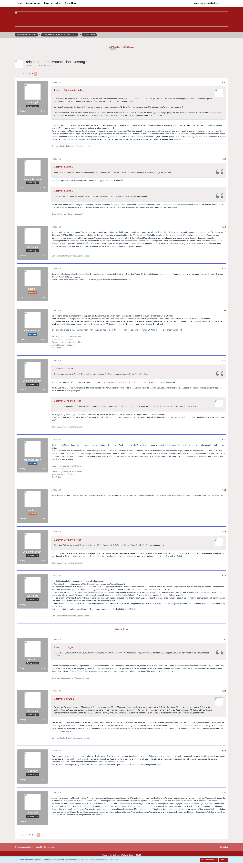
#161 (224, 639)
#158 (224, 490)
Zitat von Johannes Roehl (68, 400)
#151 (224, 82)
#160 (224, 576)
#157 (224, 440)
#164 (224, 793)
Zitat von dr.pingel (63, 167)
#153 (224, 227)
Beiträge (23, 111)
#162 (224, 691)
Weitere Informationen (209, 860)
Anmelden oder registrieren (206, 3)
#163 (224, 751)
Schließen (223, 860)
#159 (224, 532)
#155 (224, 310)
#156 (224, 361)
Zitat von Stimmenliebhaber (69, 90)
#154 (224, 269)
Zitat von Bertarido (64, 699)
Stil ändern (224, 847)
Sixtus (29, 66)
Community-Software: (121, 855)
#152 (224, 159)
